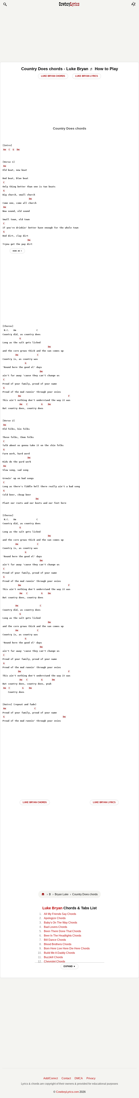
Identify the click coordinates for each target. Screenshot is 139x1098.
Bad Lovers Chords (55, 927)
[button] (5, 4)
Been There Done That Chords (62, 931)
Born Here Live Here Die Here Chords (67, 948)
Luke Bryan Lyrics (86, 76)
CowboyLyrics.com (67, 1091)
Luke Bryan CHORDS (35, 802)
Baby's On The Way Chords (60, 922)
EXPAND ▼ (69, 966)
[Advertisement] (69, 34)
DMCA (79, 1078)
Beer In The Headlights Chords (62, 935)
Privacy (90, 1078)
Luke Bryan (52, 908)
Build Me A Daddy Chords (59, 952)
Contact (66, 1078)
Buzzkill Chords (53, 957)
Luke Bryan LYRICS (104, 802)
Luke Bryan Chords (53, 76)
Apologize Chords (55, 918)
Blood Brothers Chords (57, 944)
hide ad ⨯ (17, 251)
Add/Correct (50, 1078)
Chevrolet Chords (54, 961)
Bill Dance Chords (55, 939)
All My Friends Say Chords (60, 913)
